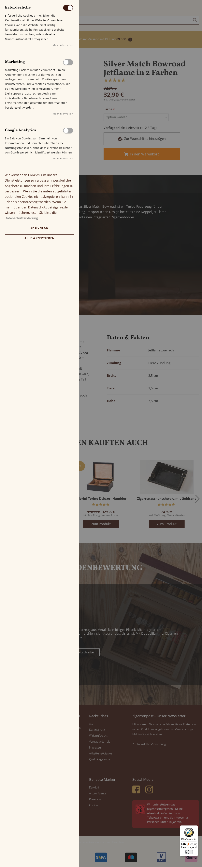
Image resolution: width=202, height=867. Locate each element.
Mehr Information (63, 45)
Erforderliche (68, 8)
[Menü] (195, 827)
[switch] (189, 852)
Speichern (39, 227)
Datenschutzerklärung (21, 218)
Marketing (68, 62)
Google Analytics (68, 130)
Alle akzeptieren (39, 238)
